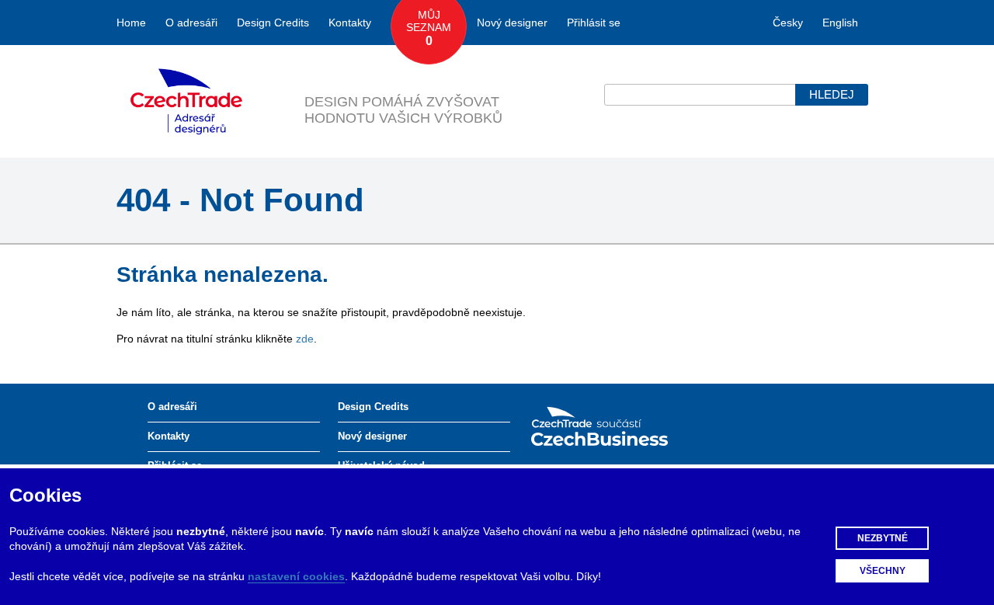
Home (131, 22)
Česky (788, 22)
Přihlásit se (593, 22)
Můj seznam (428, 28)
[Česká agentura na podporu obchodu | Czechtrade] (611, 425)
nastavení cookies (296, 576)
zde (305, 338)
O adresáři (191, 22)
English (840, 22)
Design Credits (273, 22)
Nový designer (512, 22)
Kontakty (349, 22)
